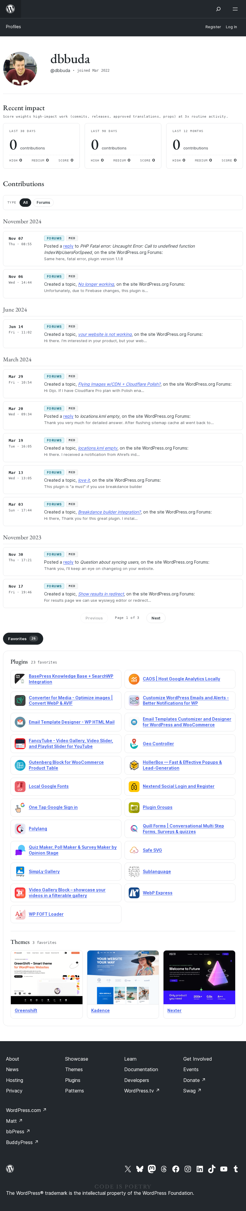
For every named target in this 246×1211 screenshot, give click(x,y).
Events (191, 1069)
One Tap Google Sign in (53, 807)
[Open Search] (218, 9)
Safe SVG (152, 850)
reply (68, 246)
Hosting (14, 1080)
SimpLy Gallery (44, 871)
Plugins (72, 1080)
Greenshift (26, 1010)
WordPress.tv (142, 1091)
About (12, 1059)
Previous (94, 618)
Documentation (141, 1069)
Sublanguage (157, 871)
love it (84, 480)
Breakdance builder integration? (109, 511)
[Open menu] (236, 9)
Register (213, 27)
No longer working (96, 284)
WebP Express (157, 892)
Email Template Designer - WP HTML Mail (72, 721)
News (12, 1069)
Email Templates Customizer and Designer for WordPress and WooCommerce (187, 721)
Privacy (14, 1091)
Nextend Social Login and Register (178, 786)
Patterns (74, 1091)
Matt (14, 1121)
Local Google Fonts (49, 786)
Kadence (100, 1010)
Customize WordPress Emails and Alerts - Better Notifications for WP (186, 700)
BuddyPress (22, 1142)
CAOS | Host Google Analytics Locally (181, 678)
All (25, 202)
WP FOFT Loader (46, 914)
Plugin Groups (157, 807)
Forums (43, 202)
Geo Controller (158, 743)
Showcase (76, 1059)
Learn (130, 1059)
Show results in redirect (101, 593)
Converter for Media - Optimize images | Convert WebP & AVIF (71, 700)
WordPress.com (26, 1110)
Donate (194, 1080)
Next (156, 618)
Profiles (13, 26)
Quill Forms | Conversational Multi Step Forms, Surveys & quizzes (183, 828)
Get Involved (197, 1059)
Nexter (174, 1010)
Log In (231, 27)
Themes (74, 1069)
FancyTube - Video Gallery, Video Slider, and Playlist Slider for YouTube (71, 743)
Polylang (38, 828)
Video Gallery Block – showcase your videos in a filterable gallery (67, 892)
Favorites (22, 638)
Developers (136, 1080)
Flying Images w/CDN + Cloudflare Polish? (119, 384)
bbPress (18, 1131)
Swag (192, 1091)
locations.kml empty (97, 447)
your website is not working (105, 334)
